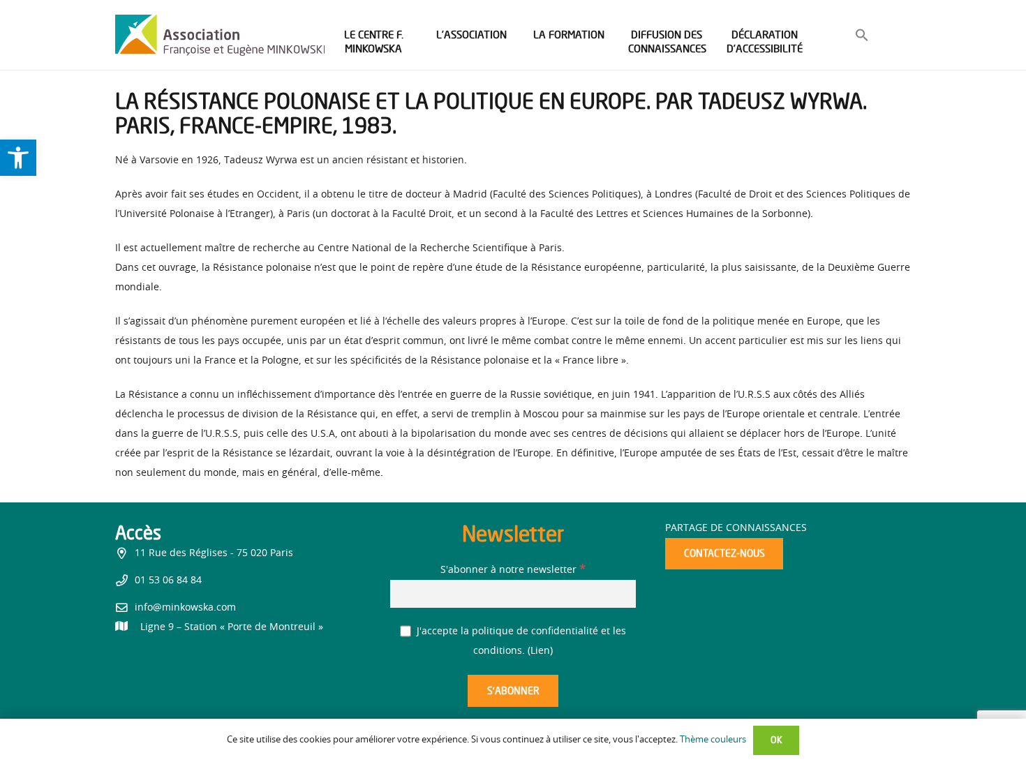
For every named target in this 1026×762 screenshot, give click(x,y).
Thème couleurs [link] (713, 740)
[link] (18, 158)
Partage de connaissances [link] (736, 528)
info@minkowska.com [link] (185, 608)
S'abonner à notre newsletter (513, 570)
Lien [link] (540, 651)
